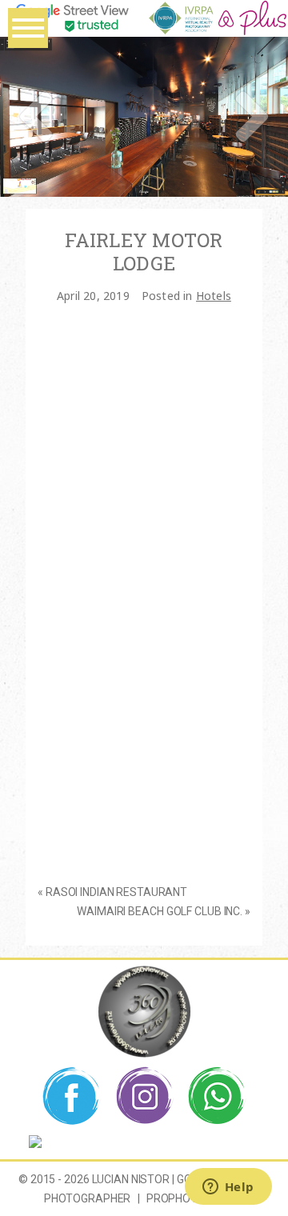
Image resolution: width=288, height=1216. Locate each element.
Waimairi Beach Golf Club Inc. (159, 911)
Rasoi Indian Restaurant (116, 892)
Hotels (213, 295)
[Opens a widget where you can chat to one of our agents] (228, 1188)
